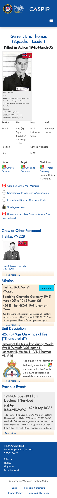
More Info (46, 288)
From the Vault (11, 470)
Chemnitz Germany (28, 169)
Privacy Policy (15, 493)
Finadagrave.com (15, 207)
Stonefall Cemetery (46, 169)
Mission (8, 459)
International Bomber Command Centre (26, 200)
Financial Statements (34, 487)
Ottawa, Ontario (8, 169)
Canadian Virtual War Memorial (23, 186)
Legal (14, 487)
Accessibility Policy (39, 493)
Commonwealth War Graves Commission (27, 193)
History (7, 463)
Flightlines (9, 466)
